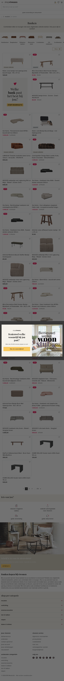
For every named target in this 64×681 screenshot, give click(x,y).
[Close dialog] (60, 326)
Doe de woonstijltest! (17, 349)
